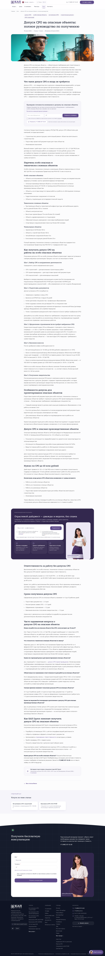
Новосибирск (59, 912)
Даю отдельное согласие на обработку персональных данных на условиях (28, 532)
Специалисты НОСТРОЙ (62, 946)
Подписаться (56, 528)
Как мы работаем (49, 915)
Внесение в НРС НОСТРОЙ (36, 919)
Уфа (57, 926)
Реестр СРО (59, 944)
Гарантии (47, 917)
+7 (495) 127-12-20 (73, 2)
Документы (48, 920)
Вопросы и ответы (50, 924)
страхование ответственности (45, 737)
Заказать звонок (84, 923)
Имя (16, 857)
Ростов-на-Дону (60, 928)
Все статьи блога (31, 783)
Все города (59, 935)
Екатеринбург (60, 915)
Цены (20, 6)
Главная (13, 11)
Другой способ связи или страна (23, 870)
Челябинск (59, 921)
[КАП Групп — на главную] (16, 2)
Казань (58, 917)
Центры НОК (59, 948)
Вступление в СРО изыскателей (34, 916)
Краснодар (59, 931)
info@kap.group (78, 910)
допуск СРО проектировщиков (58, 662)
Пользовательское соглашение (78, 953)
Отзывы (47, 911)
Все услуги (32, 931)
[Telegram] (12, 928)
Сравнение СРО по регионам (63, 941)
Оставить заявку (86, 2)
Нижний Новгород (61, 919)
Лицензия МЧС (33, 926)
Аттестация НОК (33, 924)
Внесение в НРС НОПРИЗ (35, 922)
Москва (58, 908)
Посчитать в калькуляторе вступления (37, 111)
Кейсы (46, 913)
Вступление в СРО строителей (34, 909)
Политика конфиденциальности (46, 953)
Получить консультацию (36, 880)
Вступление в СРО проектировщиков (34, 913)
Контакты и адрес (77, 926)
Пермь (57, 933)
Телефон (17, 864)
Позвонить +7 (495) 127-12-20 (38, 121)
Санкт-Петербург (61, 910)
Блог (44, 6)
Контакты (50, 6)
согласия (59, 118)
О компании (27, 6)
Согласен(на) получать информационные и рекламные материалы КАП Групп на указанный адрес (50, 533)
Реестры (36, 6)
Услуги (14, 6)
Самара (58, 924)
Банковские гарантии (34, 928)
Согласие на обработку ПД (62, 953)
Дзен (17, 928)
